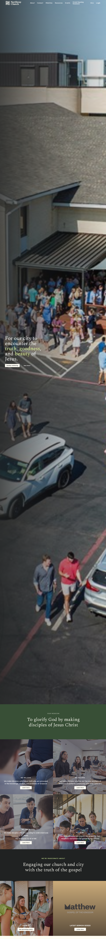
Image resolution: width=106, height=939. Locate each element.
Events (67, 3)
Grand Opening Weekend (78, 3)
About (32, 3)
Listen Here (80, 929)
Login (98, 3)
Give (92, 3)
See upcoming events (26, 929)
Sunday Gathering (12, 365)
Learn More (80, 787)
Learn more (26, 787)
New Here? (27, 365)
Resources (59, 3)
